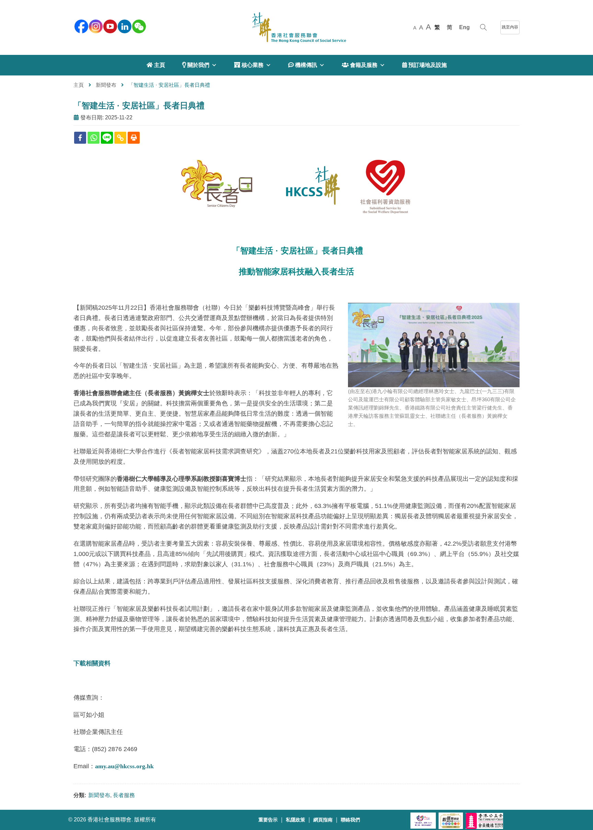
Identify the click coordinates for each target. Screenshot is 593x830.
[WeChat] (138, 26)
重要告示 (268, 819)
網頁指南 (323, 819)
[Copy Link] (120, 138)
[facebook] (80, 26)
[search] (483, 27)
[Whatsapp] (94, 138)
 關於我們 (195, 65)
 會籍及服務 (359, 65)
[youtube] (109, 26)
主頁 (78, 85)
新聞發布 (106, 85)
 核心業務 (249, 65)
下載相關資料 (92, 663)
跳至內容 (510, 27)
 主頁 (156, 65)
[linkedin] (124, 26)
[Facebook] (80, 138)
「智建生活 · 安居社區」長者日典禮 (139, 105)
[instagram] (95, 26)
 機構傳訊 (302, 65)
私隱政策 (295, 819)
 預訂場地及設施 (424, 65)
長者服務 (124, 795)
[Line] (107, 138)
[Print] (134, 138)
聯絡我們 (350, 819)
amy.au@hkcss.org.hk (124, 766)
